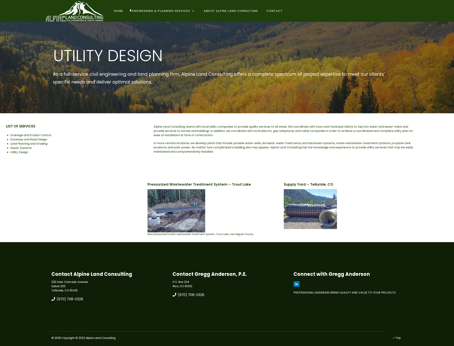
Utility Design (19, 152)
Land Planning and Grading (28, 144)
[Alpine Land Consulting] (74, 11)
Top (398, 338)
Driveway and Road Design (28, 139)
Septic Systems (21, 148)
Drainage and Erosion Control (30, 135)
